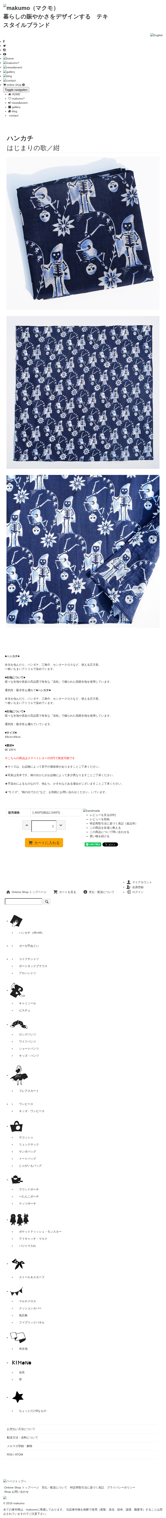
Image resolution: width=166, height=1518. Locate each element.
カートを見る (67, 892)
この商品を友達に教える (105, 827)
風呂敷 (23, 1315)
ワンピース (26, 1104)
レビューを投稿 (100, 819)
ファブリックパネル (32, 1322)
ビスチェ (24, 1010)
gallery (15, 107)
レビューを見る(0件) (103, 815)
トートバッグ (27, 1158)
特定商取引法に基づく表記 (87, 1487)
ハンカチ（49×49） (31, 932)
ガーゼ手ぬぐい (29, 945)
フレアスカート (29, 1090)
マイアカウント (142, 882)
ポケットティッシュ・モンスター (40, 1231)
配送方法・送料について (22, 1437)
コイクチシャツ (29, 959)
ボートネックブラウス (33, 966)
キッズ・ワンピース (32, 1111)
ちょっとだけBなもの (32, 1410)
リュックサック (29, 1144)
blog (14, 111)
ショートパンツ (29, 1048)
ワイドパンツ (27, 1041)
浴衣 (22, 1372)
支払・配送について (101, 892)
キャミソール (27, 1003)
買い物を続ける (100, 836)
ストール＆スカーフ (32, 1277)
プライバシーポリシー (121, 1487)
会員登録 (138, 887)
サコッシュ (26, 1137)
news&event (19, 102)
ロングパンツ (27, 1034)
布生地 (23, 1348)
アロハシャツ (27, 973)
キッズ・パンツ (29, 1055)
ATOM (19, 1454)
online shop (14, 84)
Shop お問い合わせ (16, 1491)
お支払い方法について (21, 1429)
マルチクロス (27, 1301)
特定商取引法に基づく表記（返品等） (114, 823)
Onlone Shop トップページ (29, 892)
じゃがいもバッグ (30, 1165)
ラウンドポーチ (29, 1189)
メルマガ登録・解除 (19, 1446)
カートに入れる (47, 842)
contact (13, 115)
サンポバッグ (27, 1151)
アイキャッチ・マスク (33, 1238)
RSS (10, 1454)
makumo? (18, 98)
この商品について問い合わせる (109, 832)
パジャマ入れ (27, 1245)
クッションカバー (30, 1308)
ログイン (138, 892)
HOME (15, 94)
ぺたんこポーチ (29, 1196)
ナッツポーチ (27, 1203)
